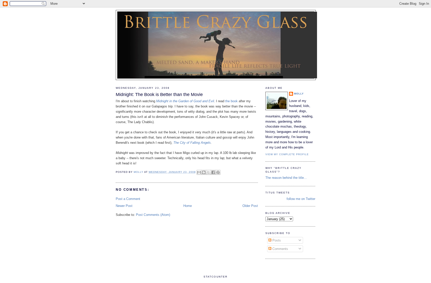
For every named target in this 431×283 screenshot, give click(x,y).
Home (187, 206)
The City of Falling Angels (192, 142)
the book (231, 101)
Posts (276, 240)
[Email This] (199, 172)
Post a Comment (128, 199)
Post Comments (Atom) (153, 215)
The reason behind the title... (286, 178)
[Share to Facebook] (213, 172)
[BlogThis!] (203, 172)
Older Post (250, 206)
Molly (299, 93)
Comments (279, 249)
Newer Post (124, 206)
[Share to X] (208, 172)
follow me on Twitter (301, 199)
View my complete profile (287, 154)
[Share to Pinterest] (218, 172)
